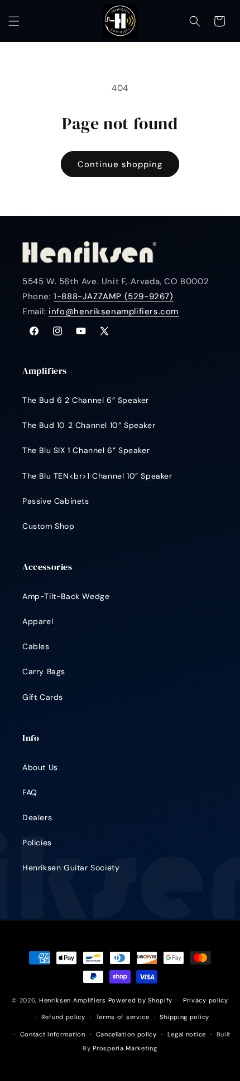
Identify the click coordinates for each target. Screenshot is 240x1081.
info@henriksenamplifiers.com (114, 311)
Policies (37, 842)
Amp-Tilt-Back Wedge (65, 596)
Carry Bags (43, 671)
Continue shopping (120, 164)
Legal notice (186, 1034)
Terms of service (123, 1017)
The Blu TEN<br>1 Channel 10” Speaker (97, 476)
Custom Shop (48, 526)
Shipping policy (184, 1017)
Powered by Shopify (140, 1000)
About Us (40, 767)
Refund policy (63, 1017)
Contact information (52, 1034)
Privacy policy (205, 1000)
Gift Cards (42, 697)
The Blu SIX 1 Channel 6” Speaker (86, 450)
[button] (14, 21)
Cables (36, 646)
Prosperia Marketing (125, 1048)
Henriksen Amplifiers (72, 1000)
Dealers (37, 817)
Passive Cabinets (55, 501)
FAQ (29, 792)
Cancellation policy (126, 1034)
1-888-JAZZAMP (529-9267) (113, 296)
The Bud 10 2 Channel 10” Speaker (88, 425)
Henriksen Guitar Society (70, 868)
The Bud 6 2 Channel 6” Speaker (85, 400)
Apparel (37, 621)
